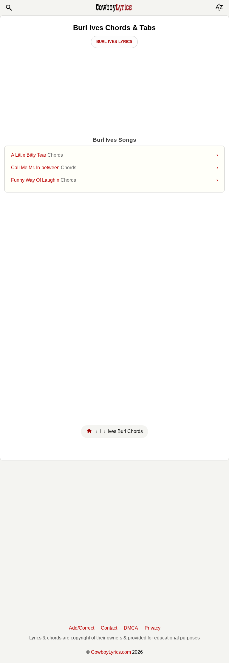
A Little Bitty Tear (114, 155)
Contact (109, 627)
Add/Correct (81, 627)
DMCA (131, 627)
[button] (8, 7)
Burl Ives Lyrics (114, 41)
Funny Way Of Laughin (114, 180)
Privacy (152, 627)
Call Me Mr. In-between (114, 167)
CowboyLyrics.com (111, 652)
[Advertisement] (114, 244)
